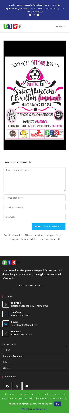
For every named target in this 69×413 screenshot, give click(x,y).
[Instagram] (17, 386)
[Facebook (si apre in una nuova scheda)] (30, 15)
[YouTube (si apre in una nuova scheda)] (38, 15)
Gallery (6, 361)
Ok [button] (57, 403)
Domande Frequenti (12, 356)
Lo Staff (6, 350)
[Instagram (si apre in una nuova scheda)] (34, 15)
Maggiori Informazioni (34, 408)
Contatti (6, 367)
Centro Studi (9, 344)
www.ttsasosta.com (21, 334)
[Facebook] (7, 386)
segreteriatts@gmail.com (24, 324)
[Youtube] (26, 386)
